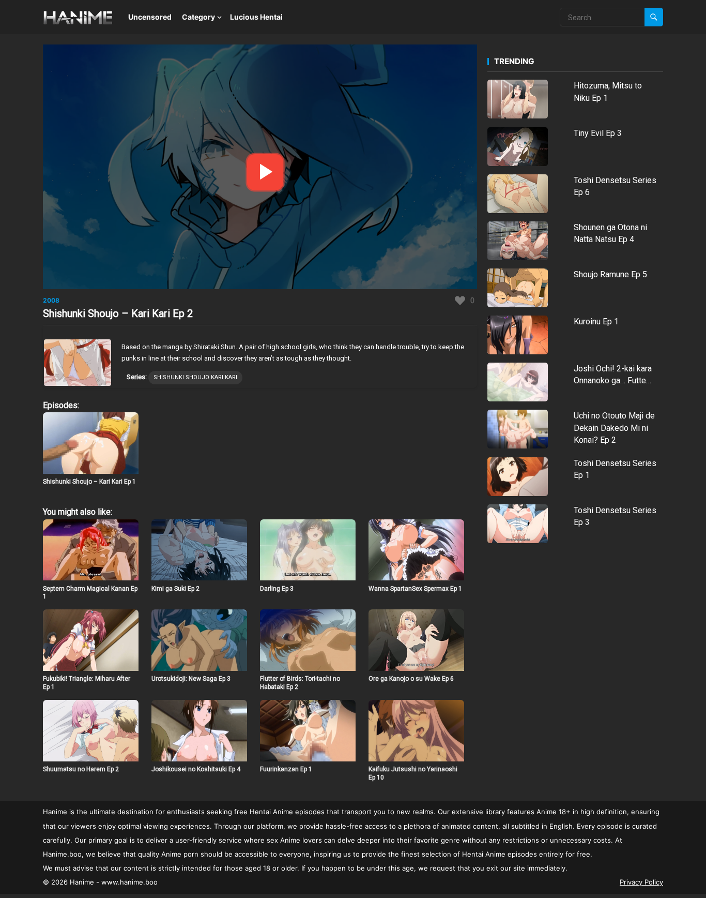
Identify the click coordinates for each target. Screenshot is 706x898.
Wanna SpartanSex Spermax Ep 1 (415, 588)
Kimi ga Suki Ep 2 (175, 588)
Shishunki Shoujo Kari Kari (195, 377)
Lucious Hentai (256, 16)
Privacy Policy (641, 882)
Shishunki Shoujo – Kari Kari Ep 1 (89, 481)
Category (198, 16)
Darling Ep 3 (277, 588)
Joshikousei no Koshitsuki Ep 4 (195, 769)
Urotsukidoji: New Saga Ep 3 (191, 678)
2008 (51, 300)
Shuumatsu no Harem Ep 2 (81, 769)
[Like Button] (460, 300)
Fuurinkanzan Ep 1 (286, 769)
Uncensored (150, 16)
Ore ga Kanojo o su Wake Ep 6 (411, 678)
